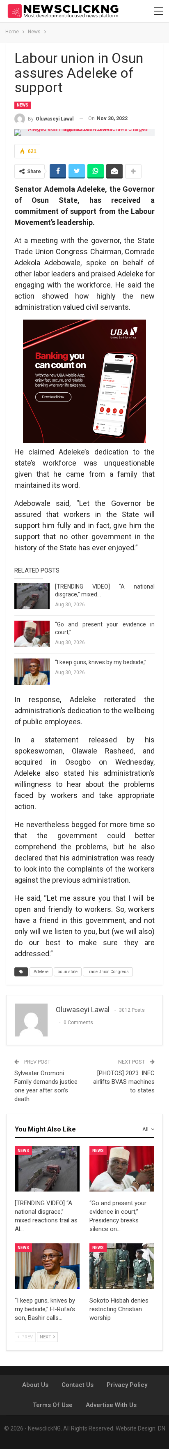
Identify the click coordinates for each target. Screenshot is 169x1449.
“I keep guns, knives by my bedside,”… (102, 662)
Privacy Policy (127, 1385)
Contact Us (78, 1385)
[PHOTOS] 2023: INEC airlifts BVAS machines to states (124, 1081)
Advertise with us (111, 1405)
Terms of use (53, 1405)
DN (161, 1428)
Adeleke (41, 971)
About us (35, 1385)
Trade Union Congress (108, 971)
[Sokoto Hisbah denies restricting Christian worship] (121, 1266)
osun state (68, 971)
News (22, 105)
